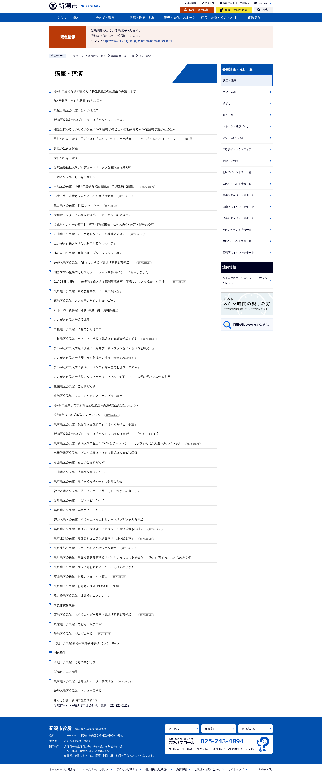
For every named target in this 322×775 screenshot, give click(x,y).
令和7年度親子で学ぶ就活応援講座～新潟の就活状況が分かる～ (96, 405)
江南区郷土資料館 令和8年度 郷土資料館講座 (86, 310)
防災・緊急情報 (199, 9)
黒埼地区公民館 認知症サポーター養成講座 (83, 681)
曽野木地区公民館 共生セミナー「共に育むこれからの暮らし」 (97, 491)
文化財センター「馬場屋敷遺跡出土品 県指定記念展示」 (92, 215)
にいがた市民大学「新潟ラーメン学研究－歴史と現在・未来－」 (97, 367)
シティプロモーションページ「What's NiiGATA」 (245, 280)
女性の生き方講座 (66, 158)
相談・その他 (230, 160)
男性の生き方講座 (66, 148)
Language (263, 3)
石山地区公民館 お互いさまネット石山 (81, 576)
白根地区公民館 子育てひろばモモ (78, 329)
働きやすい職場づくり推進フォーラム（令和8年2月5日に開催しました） (102, 272)
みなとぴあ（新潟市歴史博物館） (76, 700)
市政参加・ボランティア (237, 149)
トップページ (75, 55)
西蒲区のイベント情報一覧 (238, 252)
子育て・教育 (105, 17)
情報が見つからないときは (251, 324)
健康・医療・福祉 (142, 17)
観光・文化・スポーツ (179, 17)
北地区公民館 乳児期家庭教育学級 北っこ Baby (86, 643)
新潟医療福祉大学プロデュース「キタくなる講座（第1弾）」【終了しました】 (107, 433)
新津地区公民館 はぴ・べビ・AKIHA (81, 500)
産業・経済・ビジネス (217, 17)
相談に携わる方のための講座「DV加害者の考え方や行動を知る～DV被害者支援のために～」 (116, 129)
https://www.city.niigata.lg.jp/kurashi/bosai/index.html (137, 41)
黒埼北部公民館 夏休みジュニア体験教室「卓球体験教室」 (94, 538)
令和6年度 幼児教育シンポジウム (77, 414)
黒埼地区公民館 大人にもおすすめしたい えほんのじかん (94, 567)
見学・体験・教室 (233, 137)
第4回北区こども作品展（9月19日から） (81, 100)
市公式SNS (248, 728)
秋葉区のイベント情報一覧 (238, 218)
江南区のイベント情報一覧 (238, 206)
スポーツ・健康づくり (236, 126)
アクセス (209, 3)
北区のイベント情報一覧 (237, 172)
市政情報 (254, 17)
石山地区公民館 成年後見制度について (81, 472)
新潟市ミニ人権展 (66, 671)
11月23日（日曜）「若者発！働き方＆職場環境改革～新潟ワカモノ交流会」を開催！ (111, 281)
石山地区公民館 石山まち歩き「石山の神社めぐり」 (89, 234)
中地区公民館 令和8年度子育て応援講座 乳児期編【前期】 (95, 186)
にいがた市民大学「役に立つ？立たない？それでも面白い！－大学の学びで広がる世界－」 (115, 376)
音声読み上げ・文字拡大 (236, 3)
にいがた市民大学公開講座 (72, 319)
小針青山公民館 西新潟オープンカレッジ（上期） (88, 253)
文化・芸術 (229, 91)
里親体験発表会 (64, 605)
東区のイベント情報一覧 (237, 183)
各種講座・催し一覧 (122, 55)
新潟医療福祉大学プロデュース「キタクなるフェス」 (89, 119)
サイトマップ (236, 769)
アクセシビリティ (127, 769)
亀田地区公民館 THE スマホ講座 (77, 205)
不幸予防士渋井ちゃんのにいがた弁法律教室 (83, 196)
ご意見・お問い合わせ (207, 769)
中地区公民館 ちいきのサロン (75, 177)
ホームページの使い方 (96, 769)
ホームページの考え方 (62, 769)
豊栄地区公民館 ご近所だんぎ (75, 386)
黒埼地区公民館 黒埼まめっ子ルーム (79, 510)
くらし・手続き (68, 17)
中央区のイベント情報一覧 (238, 195)
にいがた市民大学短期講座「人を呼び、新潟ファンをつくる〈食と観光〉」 (104, 348)
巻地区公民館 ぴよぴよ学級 (73, 633)
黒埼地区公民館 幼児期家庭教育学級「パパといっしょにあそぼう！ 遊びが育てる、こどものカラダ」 (124, 557)
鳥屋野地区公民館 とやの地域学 (76, 110)
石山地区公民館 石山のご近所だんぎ (79, 462)
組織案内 (191, 3)
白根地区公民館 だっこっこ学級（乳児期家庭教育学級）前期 (95, 338)
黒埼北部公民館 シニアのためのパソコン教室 (85, 548)
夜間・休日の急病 (236, 9)
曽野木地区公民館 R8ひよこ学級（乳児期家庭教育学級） (93, 262)
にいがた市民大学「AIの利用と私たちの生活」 (85, 243)
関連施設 (60, 652)
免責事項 (181, 769)
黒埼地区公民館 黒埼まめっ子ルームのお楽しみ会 (88, 481)
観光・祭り (229, 114)
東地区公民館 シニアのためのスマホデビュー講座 (88, 395)
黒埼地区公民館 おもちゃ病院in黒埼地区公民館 (86, 586)
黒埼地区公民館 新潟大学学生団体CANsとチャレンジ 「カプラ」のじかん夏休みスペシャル (117, 443)
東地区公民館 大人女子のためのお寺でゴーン (85, 300)
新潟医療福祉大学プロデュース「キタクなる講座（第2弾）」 (95, 167)
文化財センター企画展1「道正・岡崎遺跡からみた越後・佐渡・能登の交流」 (105, 224)
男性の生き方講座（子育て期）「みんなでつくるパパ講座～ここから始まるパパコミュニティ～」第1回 (123, 138)
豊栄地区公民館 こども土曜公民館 (78, 624)
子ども (227, 103)
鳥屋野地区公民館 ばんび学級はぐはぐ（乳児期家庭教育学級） (97, 452)
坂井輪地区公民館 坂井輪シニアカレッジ (82, 595)
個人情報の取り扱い (157, 769)
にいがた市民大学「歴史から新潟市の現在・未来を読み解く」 (95, 357)
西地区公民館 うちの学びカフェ (76, 662)
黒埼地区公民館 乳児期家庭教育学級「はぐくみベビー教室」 (95, 424)
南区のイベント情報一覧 (237, 229)
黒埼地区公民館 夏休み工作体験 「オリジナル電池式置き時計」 (98, 529)
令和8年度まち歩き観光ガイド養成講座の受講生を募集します (95, 91)
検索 (265, 9)
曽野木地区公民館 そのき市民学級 (78, 690)
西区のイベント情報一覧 (237, 241)
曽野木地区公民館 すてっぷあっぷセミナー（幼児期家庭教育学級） (100, 519)
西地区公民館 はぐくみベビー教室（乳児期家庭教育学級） (94, 614)
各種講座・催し (97, 55)
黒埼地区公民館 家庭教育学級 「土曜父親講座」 (88, 291)
